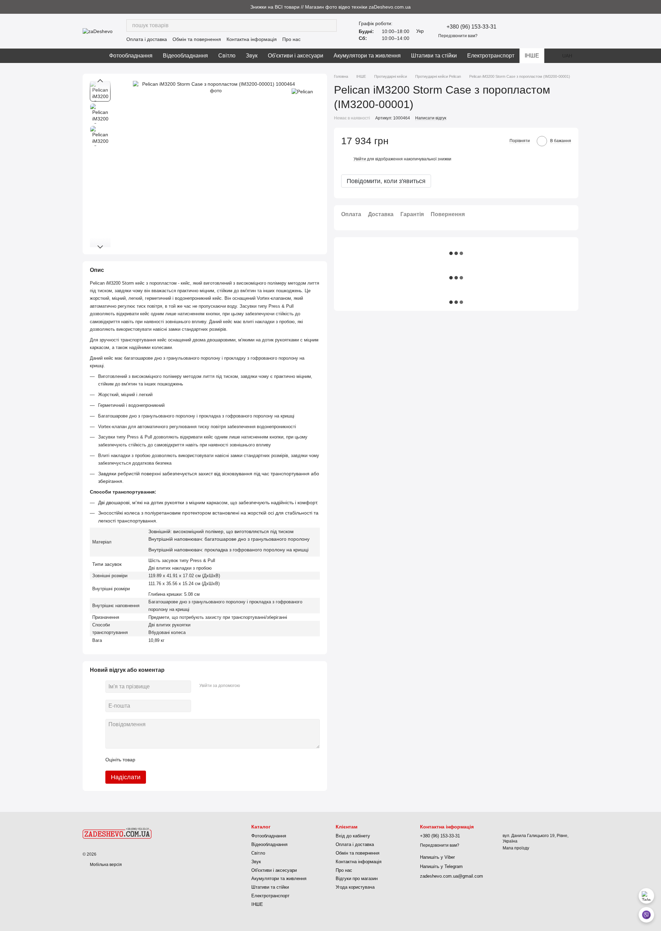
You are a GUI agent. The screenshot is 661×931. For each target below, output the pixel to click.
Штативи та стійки (434, 56)
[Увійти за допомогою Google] (258, 685)
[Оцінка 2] (157, 759)
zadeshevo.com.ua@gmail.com (451, 876)
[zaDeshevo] (117, 833)
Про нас (291, 39)
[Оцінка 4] (179, 759)
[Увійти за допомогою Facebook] (247, 685)
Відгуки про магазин (357, 878)
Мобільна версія (105, 864)
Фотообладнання (131, 56)
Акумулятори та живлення (367, 56)
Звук (252, 56)
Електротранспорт (490, 56)
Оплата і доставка (146, 39)
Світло (226, 56)
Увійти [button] (360, 159)
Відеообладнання (185, 56)
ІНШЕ (532, 56)
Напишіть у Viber (437, 857)
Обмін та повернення (196, 39)
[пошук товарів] (330, 25)
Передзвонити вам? (458, 35)
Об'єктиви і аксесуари (295, 56)
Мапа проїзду (516, 848)
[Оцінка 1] (146, 759)
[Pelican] (302, 91)
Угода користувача (355, 887)
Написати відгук (430, 118)
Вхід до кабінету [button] (353, 835)
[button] (655, 7)
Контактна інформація (252, 39)
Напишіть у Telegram (441, 866)
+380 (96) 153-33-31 (471, 27)
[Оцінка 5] (190, 759)
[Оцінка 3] (168, 759)
